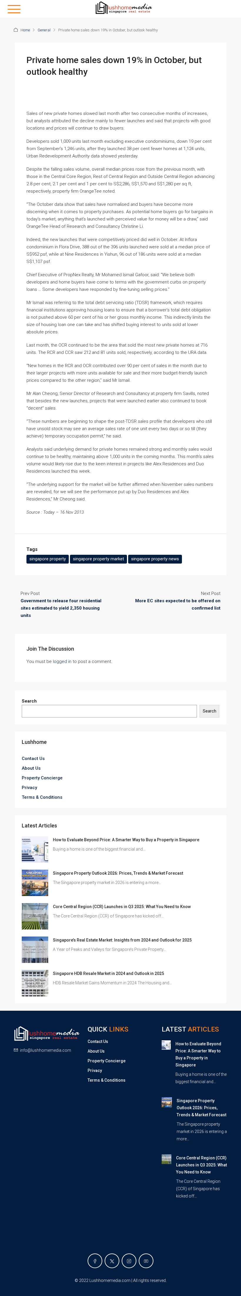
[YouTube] (146, 1260)
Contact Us (33, 758)
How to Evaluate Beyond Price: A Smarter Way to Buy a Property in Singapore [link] (126, 839)
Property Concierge (42, 778)
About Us (31, 768)
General (44, 30)
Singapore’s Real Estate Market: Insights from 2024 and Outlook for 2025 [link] (122, 940)
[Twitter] (112, 1260)
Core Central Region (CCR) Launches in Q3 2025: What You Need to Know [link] (122, 906)
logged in (62, 661)
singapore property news (155, 559)
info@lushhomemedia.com (45, 1050)
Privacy (29, 787)
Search (29, 701)
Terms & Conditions (42, 797)
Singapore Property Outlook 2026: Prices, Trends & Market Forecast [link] (118, 873)
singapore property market (98, 559)
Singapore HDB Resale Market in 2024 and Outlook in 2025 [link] (108, 973)
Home (25, 30)
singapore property (47, 559)
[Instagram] (129, 1260)
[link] (35, 849)
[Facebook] (95, 1260)
